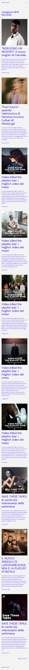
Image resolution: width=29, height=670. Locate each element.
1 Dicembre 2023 (5, 653)
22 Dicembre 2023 (6, 589)
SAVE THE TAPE (5, 2)
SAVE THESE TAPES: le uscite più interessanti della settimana (14, 501)
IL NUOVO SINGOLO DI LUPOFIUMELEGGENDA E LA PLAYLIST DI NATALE (14, 565)
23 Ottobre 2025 (5, 143)
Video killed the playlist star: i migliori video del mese (13, 182)
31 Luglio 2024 (5, 206)
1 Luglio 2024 (4, 270)
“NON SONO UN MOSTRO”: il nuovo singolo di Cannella (14, 52)
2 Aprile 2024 (5, 462)
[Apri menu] (26, 3)
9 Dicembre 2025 (5, 72)
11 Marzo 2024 (5, 524)
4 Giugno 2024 (5, 333)
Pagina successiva (22, 658)
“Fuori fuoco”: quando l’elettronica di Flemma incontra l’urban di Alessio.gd (13, 115)
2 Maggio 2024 (5, 398)
